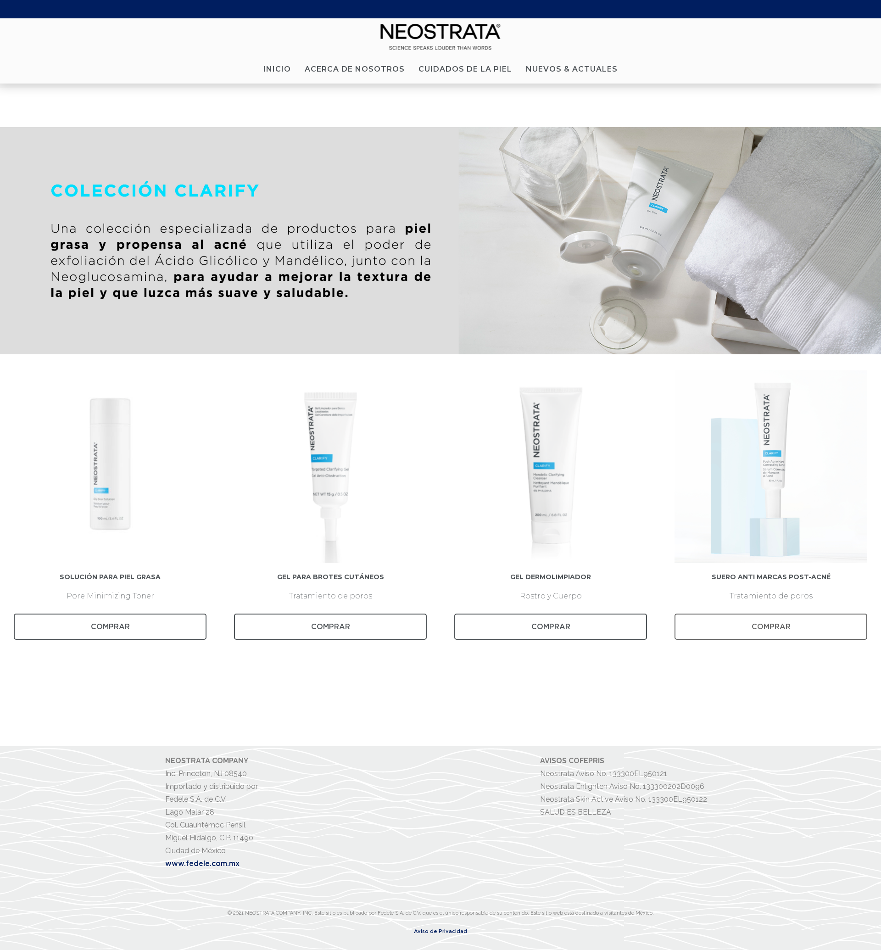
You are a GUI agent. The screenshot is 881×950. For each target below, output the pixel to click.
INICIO (277, 69)
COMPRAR (110, 626)
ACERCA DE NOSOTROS (355, 69)
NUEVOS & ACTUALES (572, 69)
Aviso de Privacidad (440, 931)
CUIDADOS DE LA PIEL (465, 69)
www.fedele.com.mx (202, 863)
